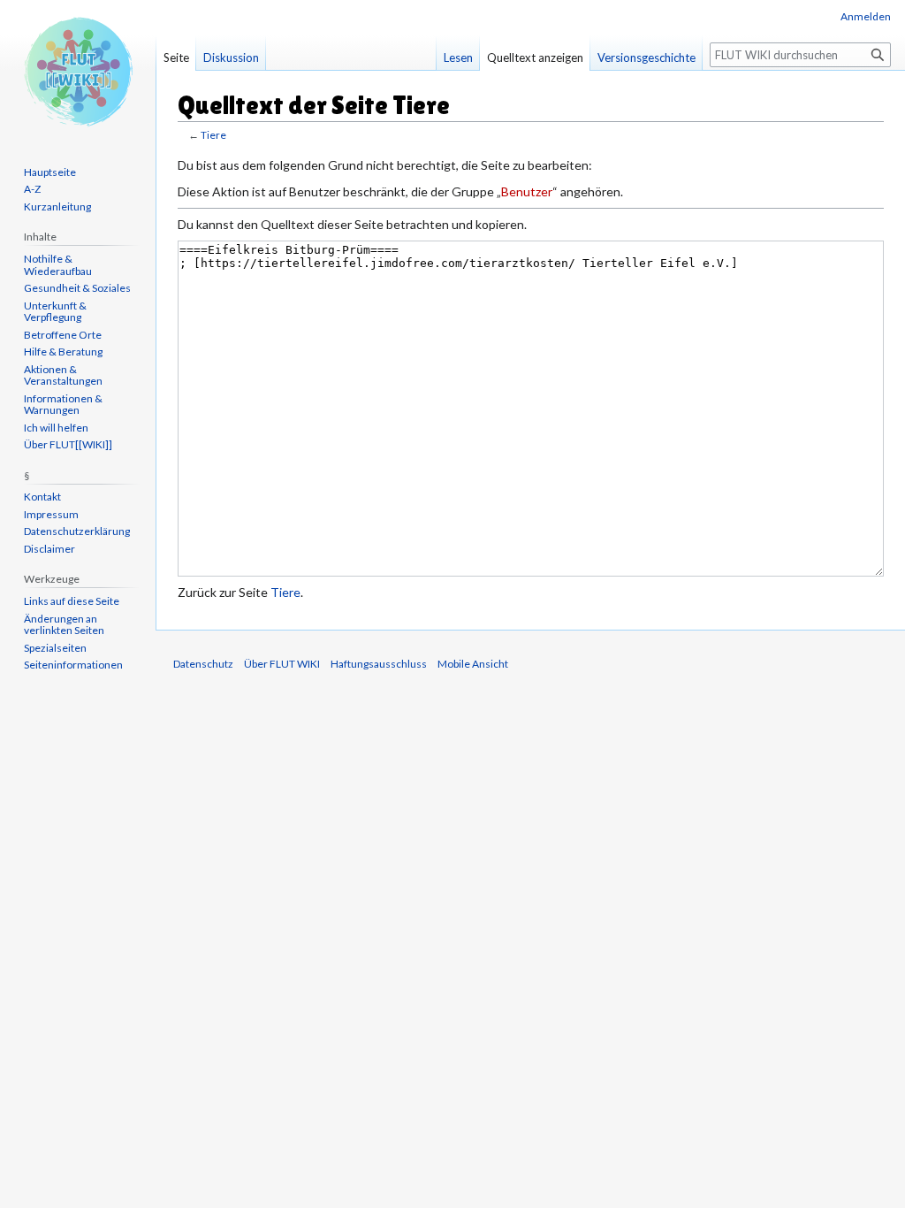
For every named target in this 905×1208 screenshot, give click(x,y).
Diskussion (231, 57)
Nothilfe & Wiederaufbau (58, 265)
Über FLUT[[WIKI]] (68, 444)
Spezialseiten (55, 647)
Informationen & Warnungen (63, 404)
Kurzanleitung (57, 206)
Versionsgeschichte (646, 57)
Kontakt (42, 496)
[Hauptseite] (77, 70)
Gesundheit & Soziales (77, 287)
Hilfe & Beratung (63, 351)
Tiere (213, 134)
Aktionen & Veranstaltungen (63, 375)
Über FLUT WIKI (282, 663)
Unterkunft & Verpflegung (55, 312)
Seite (176, 57)
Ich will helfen (56, 427)
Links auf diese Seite (71, 601)
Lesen (458, 57)
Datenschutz (203, 663)
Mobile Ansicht (472, 663)
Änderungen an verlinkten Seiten (64, 625)
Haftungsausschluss (379, 663)
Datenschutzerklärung (77, 531)
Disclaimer (49, 548)
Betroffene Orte (63, 334)
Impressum (51, 514)
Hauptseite (50, 172)
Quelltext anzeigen (535, 57)
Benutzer (526, 191)
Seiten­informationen (73, 664)
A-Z (32, 188)
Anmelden (865, 16)
